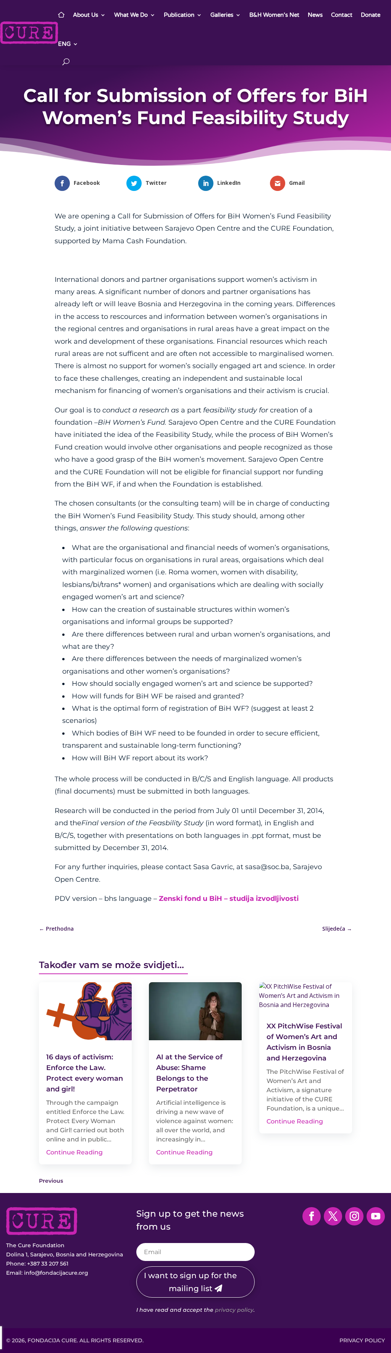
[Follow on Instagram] (354, 1216)
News (315, 14)
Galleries (221, 14)
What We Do (131, 14)
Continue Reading (74, 1152)
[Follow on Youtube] (376, 1216)
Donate (370, 14)
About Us (85, 14)
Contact (341, 14)
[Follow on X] (333, 1216)
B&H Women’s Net (274, 14)
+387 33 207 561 (47, 1263)
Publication (179, 14)
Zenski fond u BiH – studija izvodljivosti (229, 898)
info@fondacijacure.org (56, 1272)
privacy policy (234, 1309)
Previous (51, 1180)
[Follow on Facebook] (311, 1216)
